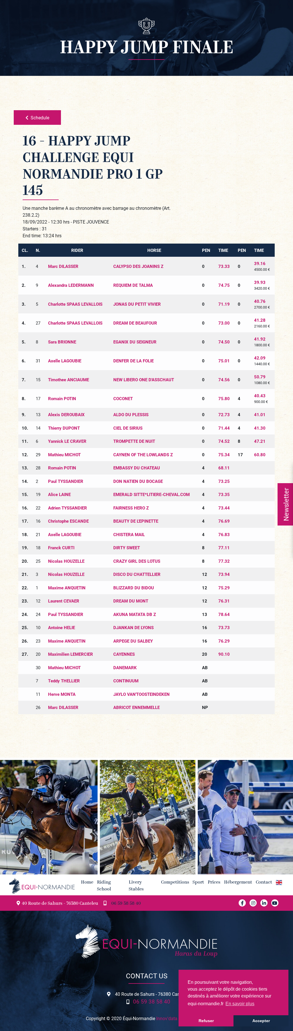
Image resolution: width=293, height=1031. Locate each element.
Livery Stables (136, 886)
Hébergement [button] (238, 882)
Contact (264, 882)
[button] (279, 882)
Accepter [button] (261, 1020)
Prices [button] (214, 882)
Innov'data (166, 1018)
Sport (198, 882)
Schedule (40, 117)
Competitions (175, 882)
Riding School (104, 886)
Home (87, 882)
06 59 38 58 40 (126, 903)
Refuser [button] (206, 1020)
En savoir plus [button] (239, 1003)
